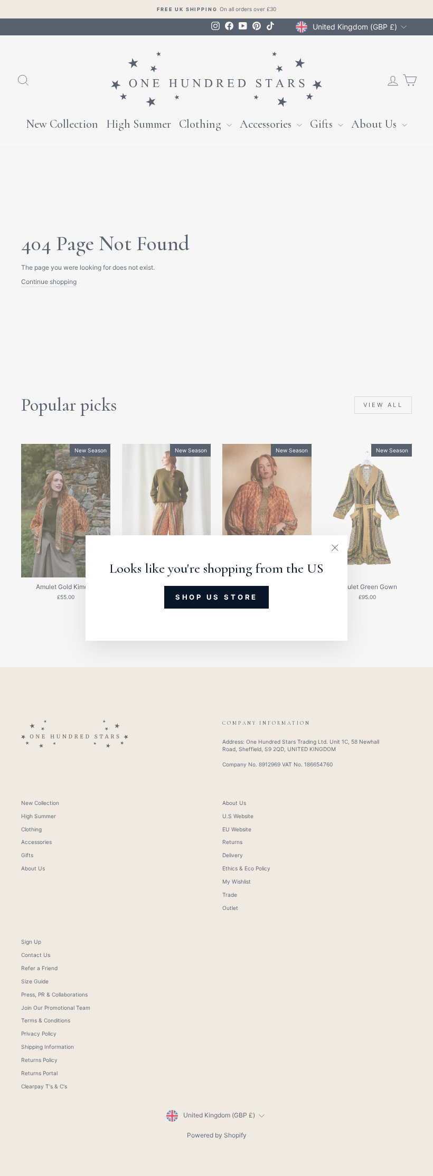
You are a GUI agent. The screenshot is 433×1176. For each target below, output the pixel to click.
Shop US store (216, 597)
